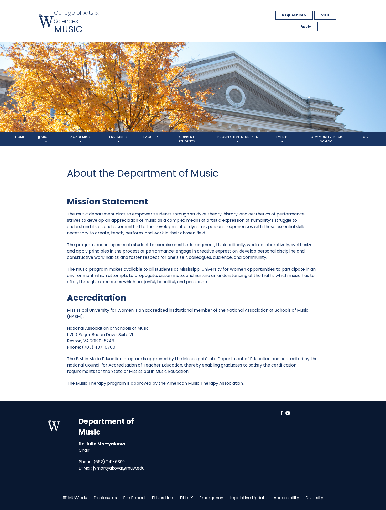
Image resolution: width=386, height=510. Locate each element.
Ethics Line (162, 498)
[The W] (46, 21)
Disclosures (105, 498)
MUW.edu (77, 498)
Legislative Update (248, 498)
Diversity (314, 498)
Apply (306, 26)
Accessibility (286, 498)
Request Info (294, 15)
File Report (134, 498)
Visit (325, 15)
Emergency (211, 498)
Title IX (186, 498)
